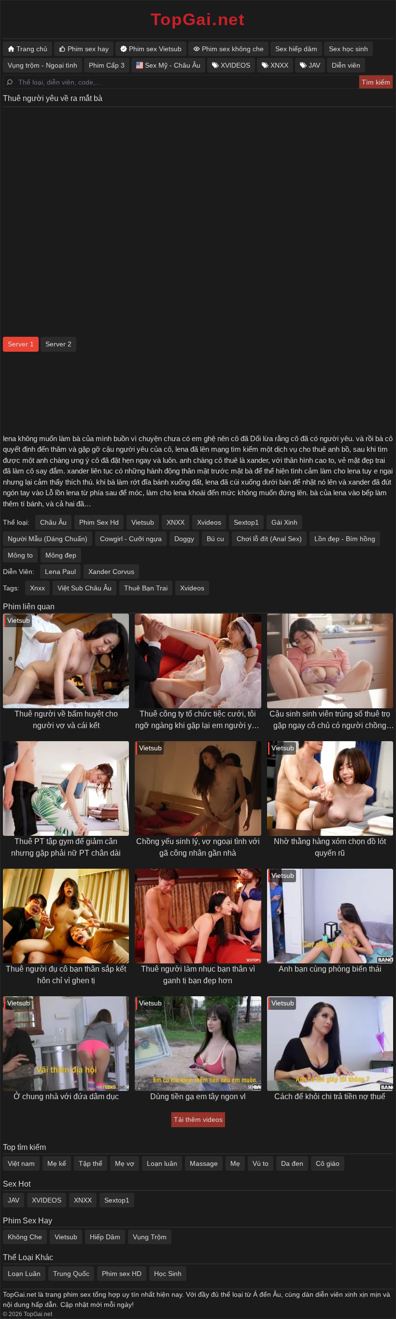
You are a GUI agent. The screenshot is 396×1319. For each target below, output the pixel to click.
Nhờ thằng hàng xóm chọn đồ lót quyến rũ (330, 847)
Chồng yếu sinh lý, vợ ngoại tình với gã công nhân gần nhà (198, 847)
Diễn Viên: (18, 571)
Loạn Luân (24, 1273)
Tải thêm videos (198, 1119)
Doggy (184, 539)
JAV (13, 1200)
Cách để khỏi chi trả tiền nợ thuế (329, 1096)
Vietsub (142, 522)
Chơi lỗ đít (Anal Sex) (269, 539)
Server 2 (58, 344)
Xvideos (209, 522)
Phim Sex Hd (99, 522)
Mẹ (235, 1163)
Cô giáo (327, 1163)
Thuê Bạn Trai (146, 588)
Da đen (292, 1163)
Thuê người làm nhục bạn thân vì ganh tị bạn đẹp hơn (198, 975)
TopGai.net (198, 19)
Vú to (261, 1163)
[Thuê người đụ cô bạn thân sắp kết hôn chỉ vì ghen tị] (66, 916)
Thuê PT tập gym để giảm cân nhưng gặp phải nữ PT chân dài (66, 847)
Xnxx (37, 588)
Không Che (25, 1237)
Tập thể (90, 1163)
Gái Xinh (284, 522)
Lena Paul (60, 571)
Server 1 (21, 344)
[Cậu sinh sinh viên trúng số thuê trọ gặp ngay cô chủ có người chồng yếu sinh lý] (330, 661)
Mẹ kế (56, 1163)
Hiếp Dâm (105, 1237)
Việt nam (21, 1163)
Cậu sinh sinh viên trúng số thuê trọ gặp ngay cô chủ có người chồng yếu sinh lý (329, 720)
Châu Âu (53, 522)
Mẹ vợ (124, 1163)
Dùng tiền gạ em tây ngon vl (198, 1096)
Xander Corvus (111, 571)
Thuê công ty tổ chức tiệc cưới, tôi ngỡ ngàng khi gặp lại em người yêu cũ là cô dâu (197, 720)
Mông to (20, 555)
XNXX (175, 522)
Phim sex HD (121, 1273)
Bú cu (215, 539)
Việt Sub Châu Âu (84, 588)
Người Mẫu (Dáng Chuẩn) (47, 539)
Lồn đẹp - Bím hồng (344, 539)
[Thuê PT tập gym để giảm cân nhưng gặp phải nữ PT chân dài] (66, 788)
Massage (204, 1163)
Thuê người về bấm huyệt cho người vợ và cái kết (66, 720)
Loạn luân (162, 1163)
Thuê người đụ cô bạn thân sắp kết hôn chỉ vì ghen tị (66, 975)
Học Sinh (168, 1273)
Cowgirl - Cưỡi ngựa (131, 539)
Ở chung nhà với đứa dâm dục (66, 1096)
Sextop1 (246, 522)
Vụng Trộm (150, 1237)
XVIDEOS (46, 1200)
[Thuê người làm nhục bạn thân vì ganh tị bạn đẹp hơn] (198, 916)
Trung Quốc (71, 1273)
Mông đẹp (60, 555)
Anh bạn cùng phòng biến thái (330, 969)
